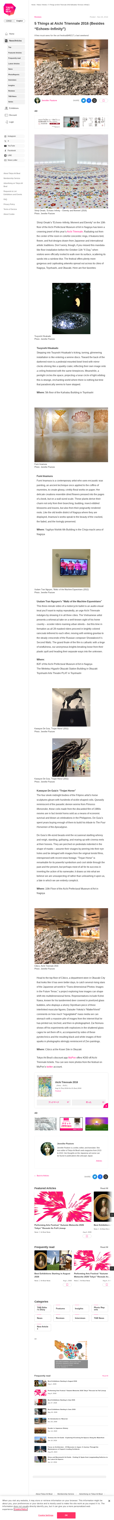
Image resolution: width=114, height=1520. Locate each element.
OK (66, 1515)
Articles (99, 1161)
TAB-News (12, 96)
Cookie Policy (20, 1509)
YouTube (11, 146)
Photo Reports (99, 1308)
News (10, 69)
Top (9, 47)
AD (35, 111)
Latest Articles (14, 64)
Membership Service (12, 178)
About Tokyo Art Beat (12, 173)
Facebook (12, 151)
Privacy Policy (9, 204)
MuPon (72, 1057)
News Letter (12, 160)
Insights (11, 85)
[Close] (109, 1501)
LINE (10, 155)
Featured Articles (15, 53)
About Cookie (9, 214)
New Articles (42, 1327)
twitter (50, 1066)
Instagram (12, 136)
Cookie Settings (45, 1515)
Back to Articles (43, 1176)
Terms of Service (10, 209)
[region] (57, 1508)
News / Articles (42, 5)
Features (60, 1308)
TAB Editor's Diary (42, 1308)
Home (33, 5)
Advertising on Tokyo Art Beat (91, 1494)
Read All (104, 1188)
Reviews (11, 91)
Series (10, 102)
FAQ (5, 199)
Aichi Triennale (75, 231)
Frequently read (14, 58)
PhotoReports (13, 74)
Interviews (12, 80)
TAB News (99, 1318)
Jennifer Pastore (49, 100)
